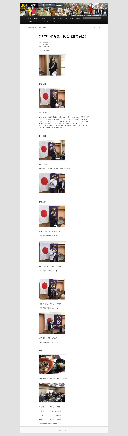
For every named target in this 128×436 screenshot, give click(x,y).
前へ (94, 27)
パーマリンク (58, 423)
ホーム (29, 18)
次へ (99, 27)
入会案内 (53, 22)
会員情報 (30, 22)
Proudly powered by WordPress (64, 430)
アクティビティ (69, 18)
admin (44, 27)
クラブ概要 (44, 18)
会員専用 (45, 22)
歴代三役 (60, 18)
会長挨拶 (36, 18)
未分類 (45, 423)
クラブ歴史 (52, 18)
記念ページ (37, 22)
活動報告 (78, 18)
